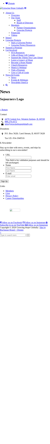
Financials (15, 33)
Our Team (15, 18)
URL (8, 155)
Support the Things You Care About (27, 57)
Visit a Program (18, 70)
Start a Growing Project (21, 42)
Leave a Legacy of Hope (22, 60)
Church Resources (19, 65)
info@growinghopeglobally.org (18, 124)
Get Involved (11, 50)
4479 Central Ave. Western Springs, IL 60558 (25, 119)
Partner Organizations (26, 28)
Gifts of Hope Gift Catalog (23, 55)
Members (15, 25)
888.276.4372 (11, 121)
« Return (4, 110)
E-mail (8, 173)
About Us (10, 13)
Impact (9, 37)
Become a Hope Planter (21, 62)
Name (8, 165)
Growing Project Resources (23, 45)
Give (8, 193)
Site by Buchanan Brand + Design (23, 228)
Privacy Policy (12, 196)
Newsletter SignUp (19, 82)
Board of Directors (25, 23)
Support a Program (14, 47)
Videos (14, 35)
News (13, 77)
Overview (15, 15)
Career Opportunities (15, 198)
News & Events (12, 75)
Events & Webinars (19, 80)
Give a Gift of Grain (20, 72)
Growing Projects (24, 30)
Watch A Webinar (19, 67)
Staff (19, 20)
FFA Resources (18, 52)
